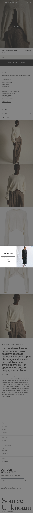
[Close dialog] (32, 246)
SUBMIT (8, 259)
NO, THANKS (8, 261)
